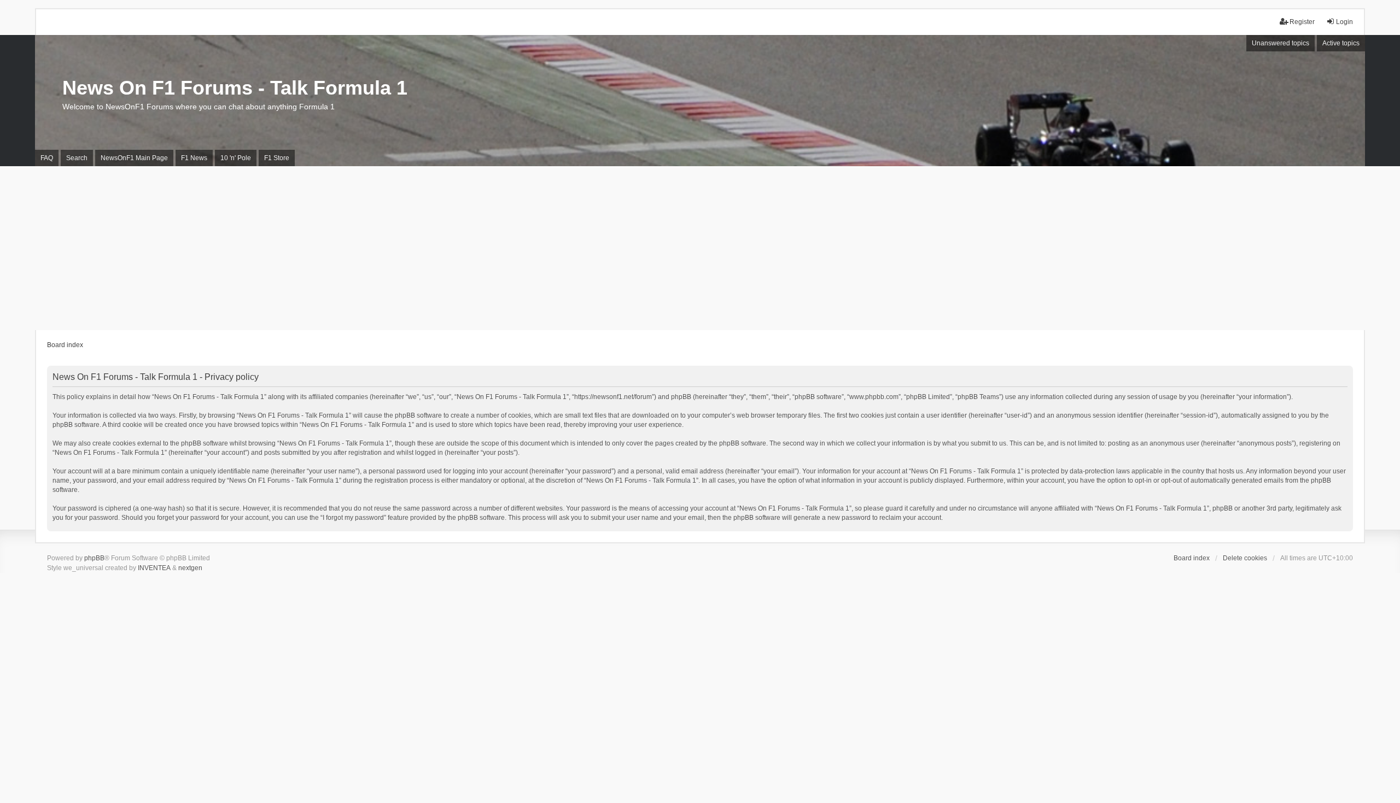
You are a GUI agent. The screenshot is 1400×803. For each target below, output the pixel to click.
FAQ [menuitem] (46, 158)
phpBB (94, 558)
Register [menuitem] (1302, 22)
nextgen (190, 568)
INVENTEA (154, 568)
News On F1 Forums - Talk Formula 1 (234, 88)
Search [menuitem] (77, 158)
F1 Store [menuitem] (276, 158)
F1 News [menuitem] (194, 158)
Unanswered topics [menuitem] (1280, 43)
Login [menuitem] (1344, 22)
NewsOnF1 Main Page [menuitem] (134, 158)
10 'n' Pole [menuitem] (235, 158)
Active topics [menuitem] (1341, 43)
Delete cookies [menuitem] (1245, 558)
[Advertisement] (700, 248)
